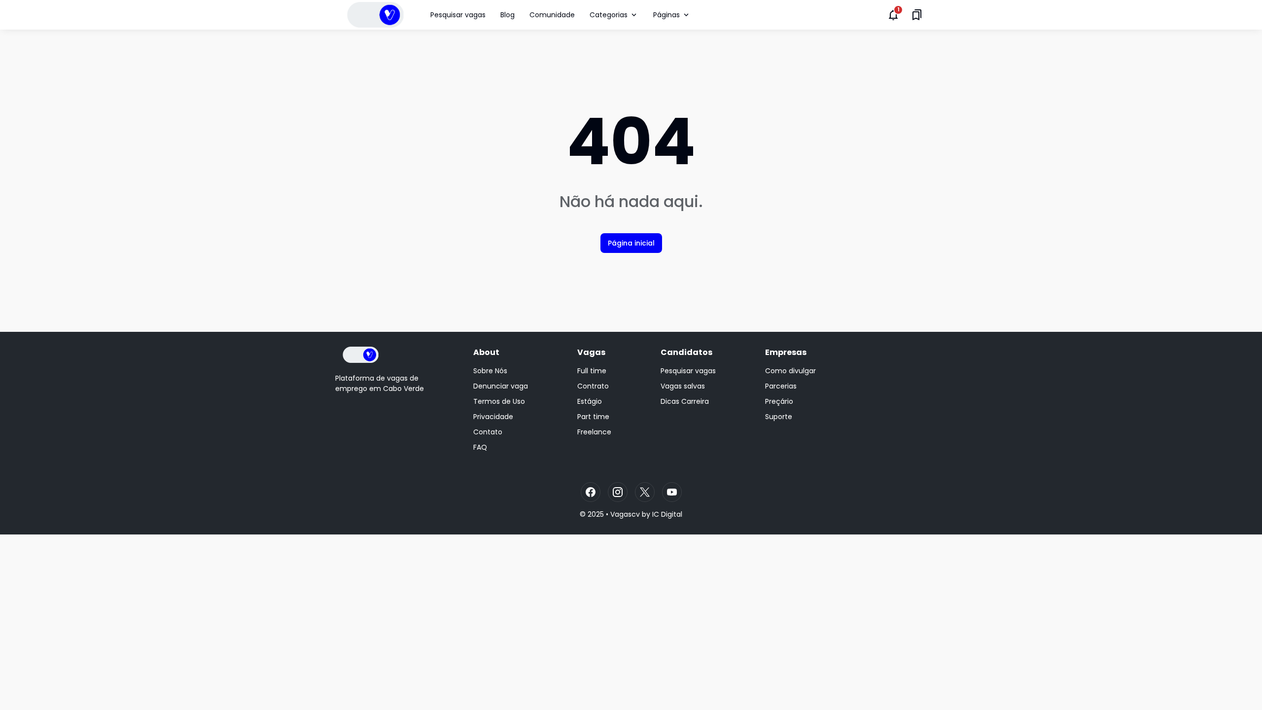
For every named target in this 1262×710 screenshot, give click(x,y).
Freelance (594, 432)
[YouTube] (672, 492)
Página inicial (631, 243)
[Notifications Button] (893, 15)
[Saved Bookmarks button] (917, 15)
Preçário (779, 401)
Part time (593, 417)
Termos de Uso (499, 401)
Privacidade (493, 417)
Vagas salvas (683, 386)
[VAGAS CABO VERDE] (375, 15)
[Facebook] (590, 492)
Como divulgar (790, 371)
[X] (645, 492)
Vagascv (625, 514)
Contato (487, 432)
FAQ (480, 447)
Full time (591, 371)
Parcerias (781, 386)
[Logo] (360, 355)
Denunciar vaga (500, 386)
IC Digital (667, 514)
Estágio (589, 401)
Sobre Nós (490, 371)
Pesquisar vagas (458, 15)
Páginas (666, 15)
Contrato (593, 386)
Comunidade (552, 15)
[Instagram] (618, 492)
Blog (507, 15)
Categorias (609, 15)
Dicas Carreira (685, 401)
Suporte (778, 417)
